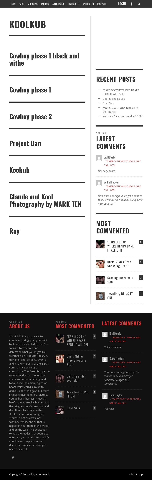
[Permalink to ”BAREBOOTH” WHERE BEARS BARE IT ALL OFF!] (100, 244)
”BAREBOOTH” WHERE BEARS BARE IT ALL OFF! (120, 246)
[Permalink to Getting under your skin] (100, 279)
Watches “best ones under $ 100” (123, 116)
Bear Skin (108, 103)
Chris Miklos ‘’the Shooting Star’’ (119, 264)
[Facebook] (131, 4)
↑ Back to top (136, 474)
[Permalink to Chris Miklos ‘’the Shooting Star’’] (100, 263)
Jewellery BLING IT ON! (120, 295)
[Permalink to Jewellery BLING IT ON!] (100, 295)
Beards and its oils (114, 98)
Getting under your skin (120, 279)
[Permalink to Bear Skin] (60, 410)
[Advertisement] (124, 39)
